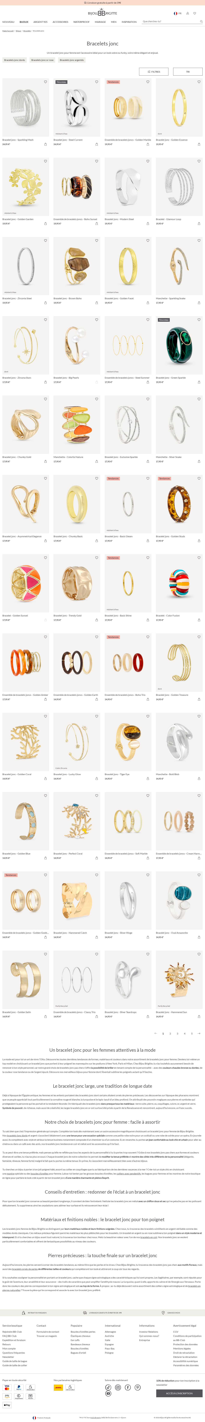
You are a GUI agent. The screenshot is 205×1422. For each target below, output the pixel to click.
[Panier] (201, 13)
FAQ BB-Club (9, 1335)
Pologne (109, 1352)
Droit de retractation (184, 1352)
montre (10, 1173)
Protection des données (185, 1344)
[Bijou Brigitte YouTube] (108, 1394)
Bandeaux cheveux (80, 1344)
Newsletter (8, 1356)
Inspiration (129, 21)
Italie (107, 1340)
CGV (175, 1331)
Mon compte (9, 1348)
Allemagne (110, 1331)
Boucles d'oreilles (80, 1348)
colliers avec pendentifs (129, 1173)
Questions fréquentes (13, 1352)
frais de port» (96, 1417)
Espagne (109, 1344)
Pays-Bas (110, 1348)
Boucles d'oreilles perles (83, 1331)
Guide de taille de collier (14, 1365)
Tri (188, 71)
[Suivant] (199, 1033)
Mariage (100, 21)
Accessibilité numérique (185, 1361)
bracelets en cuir (148, 1237)
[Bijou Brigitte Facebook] (127, 1388)
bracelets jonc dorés (17, 1135)
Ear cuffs (75, 1340)
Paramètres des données (186, 1365)
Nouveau (8, 21)
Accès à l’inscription (179, 1393)
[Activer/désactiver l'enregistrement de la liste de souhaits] (45, 81)
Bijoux (24, 21)
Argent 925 (40, 21)
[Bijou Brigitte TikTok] (108, 1388)
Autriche (109, 1335)
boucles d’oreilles (39, 1173)
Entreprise (144, 1340)
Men (113, 21)
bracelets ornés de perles (25, 1269)
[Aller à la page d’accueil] (102, 12)
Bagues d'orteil (78, 1352)
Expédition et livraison (14, 1340)
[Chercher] (201, 21)
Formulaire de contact (48, 1331)
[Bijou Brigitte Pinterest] (137, 1388)
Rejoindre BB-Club (12, 1331)
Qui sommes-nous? (149, 1335)
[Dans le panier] (45, 144)
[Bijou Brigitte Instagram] (118, 1388)
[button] (187, 13)
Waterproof (81, 21)
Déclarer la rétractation (185, 1356)
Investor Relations (148, 1331)
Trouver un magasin (47, 1335)
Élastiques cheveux (80, 1335)
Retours (6, 1344)
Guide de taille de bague (14, 1361)
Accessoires (60, 21)
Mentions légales (182, 1348)
